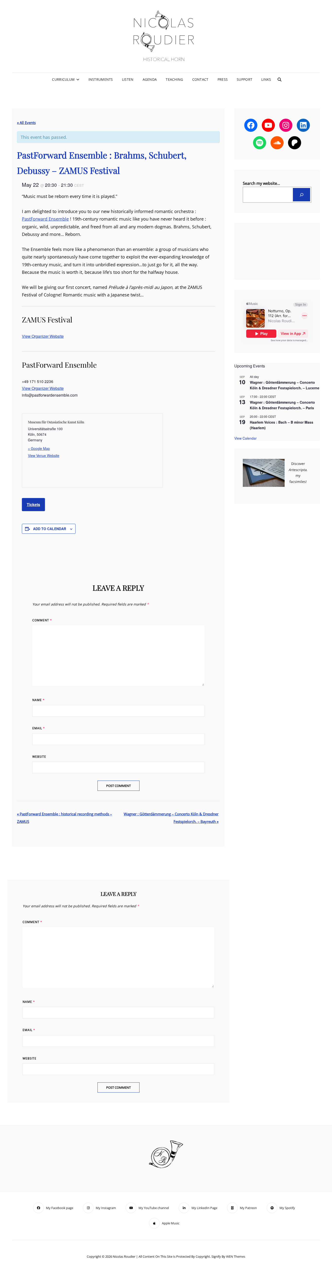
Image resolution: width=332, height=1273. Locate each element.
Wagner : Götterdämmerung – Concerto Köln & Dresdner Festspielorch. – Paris (282, 405)
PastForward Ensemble (45, 219)
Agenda (150, 79)
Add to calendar (49, 528)
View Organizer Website (43, 336)
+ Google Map (39, 448)
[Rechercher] (301, 194)
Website (39, 757)
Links (266, 79)
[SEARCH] (279, 79)
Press (223, 79)
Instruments (100, 79)
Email (38, 728)
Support (244, 79)
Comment (42, 620)
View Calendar (245, 438)
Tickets (33, 504)
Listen (128, 79)
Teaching (174, 79)
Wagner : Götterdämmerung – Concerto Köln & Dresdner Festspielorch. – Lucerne (284, 385)
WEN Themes (235, 1256)
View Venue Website (43, 455)
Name (38, 700)
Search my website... (261, 183)
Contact (200, 79)
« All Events (26, 122)
